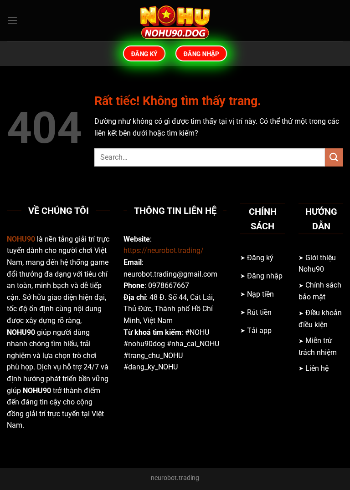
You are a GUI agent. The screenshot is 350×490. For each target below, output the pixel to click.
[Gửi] (334, 157)
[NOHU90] (175, 20)
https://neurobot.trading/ (164, 250)
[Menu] (12, 20)
